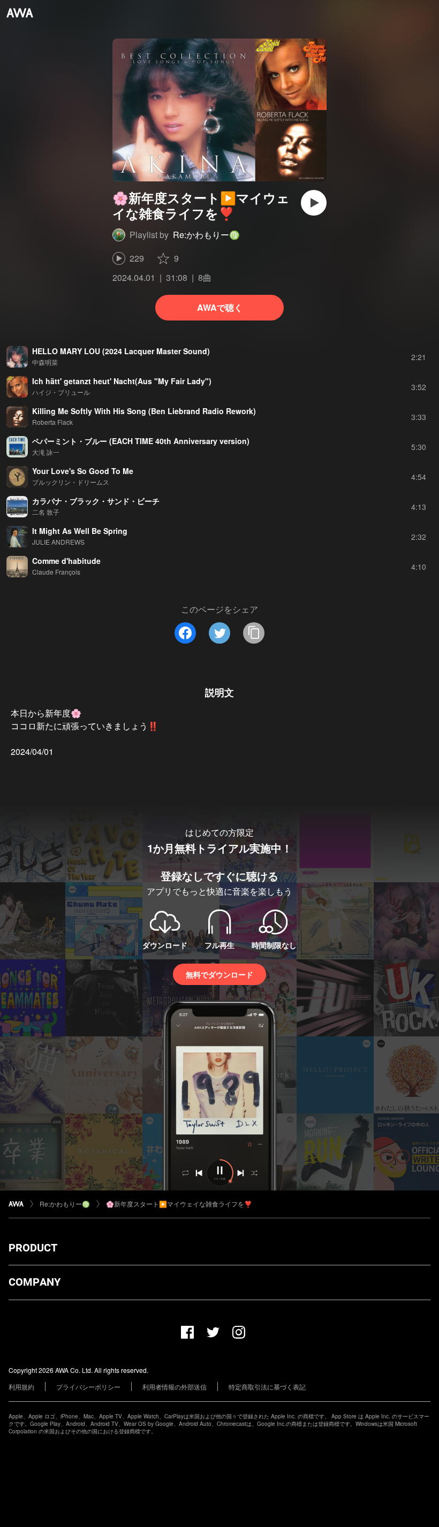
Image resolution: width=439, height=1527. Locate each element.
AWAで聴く (220, 307)
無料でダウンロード (219, 974)
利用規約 (21, 1386)
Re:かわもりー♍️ (206, 234)
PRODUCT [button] (33, 1247)
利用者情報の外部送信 (174, 1386)
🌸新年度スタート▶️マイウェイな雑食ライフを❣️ (179, 1203)
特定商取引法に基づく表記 (267, 1386)
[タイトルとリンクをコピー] (253, 633)
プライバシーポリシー (88, 1386)
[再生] (314, 203)
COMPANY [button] (34, 1282)
